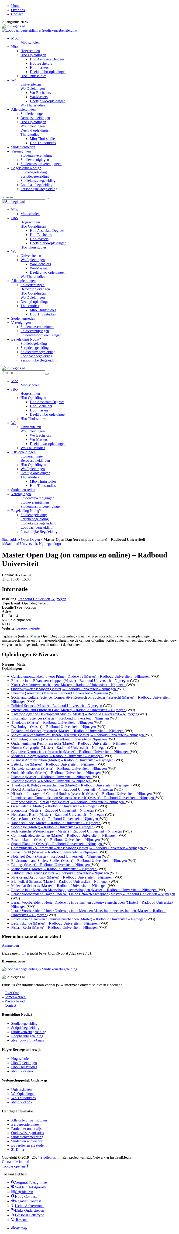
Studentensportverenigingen (41, 164)
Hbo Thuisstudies (33, 76)
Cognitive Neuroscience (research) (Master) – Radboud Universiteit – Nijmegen (70, 752)
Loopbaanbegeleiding (36, 185)
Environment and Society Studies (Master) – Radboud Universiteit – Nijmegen (69, 860)
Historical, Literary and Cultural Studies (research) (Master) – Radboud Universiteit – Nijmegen (82, 794)
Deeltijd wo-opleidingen (47, 101)
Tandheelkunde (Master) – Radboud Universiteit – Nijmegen (56, 823)
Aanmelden (10, 945)
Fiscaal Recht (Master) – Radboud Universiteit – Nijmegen (55, 852)
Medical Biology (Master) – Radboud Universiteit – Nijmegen (57, 756)
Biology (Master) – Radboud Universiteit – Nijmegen (51, 865)
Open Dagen (30, 539)
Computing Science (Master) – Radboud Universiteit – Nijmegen (59, 739)
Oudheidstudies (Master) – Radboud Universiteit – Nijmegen (56, 773)
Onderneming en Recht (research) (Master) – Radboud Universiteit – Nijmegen (69, 743)
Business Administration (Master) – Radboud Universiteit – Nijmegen (62, 760)
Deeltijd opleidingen (35, 130)
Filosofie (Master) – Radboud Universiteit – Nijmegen (51, 777)
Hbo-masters (39, 68)
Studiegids (9, 539)
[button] (16, 1166)
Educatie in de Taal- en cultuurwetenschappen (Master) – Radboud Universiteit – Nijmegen (78, 919)
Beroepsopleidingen (35, 118)
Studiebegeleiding (34, 172)
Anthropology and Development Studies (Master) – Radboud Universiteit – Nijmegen (74, 714)
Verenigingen (21, 151)
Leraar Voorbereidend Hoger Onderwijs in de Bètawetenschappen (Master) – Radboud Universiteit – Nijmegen (93, 894)
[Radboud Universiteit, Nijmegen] (31, 544)
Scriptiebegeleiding (35, 176)
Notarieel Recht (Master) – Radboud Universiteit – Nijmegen (56, 856)
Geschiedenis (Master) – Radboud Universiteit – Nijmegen (54, 806)
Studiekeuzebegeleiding (38, 180)
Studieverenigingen (35, 160)
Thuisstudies (30, 134)
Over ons (18, 10)
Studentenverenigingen (37, 155)
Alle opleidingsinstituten (29, 1120)
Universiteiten (31, 84)
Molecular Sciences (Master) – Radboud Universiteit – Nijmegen (59, 886)
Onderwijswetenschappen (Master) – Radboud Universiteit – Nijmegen (64, 689)
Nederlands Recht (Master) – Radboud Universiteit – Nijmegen (58, 814)
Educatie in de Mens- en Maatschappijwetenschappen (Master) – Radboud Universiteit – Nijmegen (84, 890)
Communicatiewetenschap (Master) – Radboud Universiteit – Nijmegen (64, 835)
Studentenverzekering (27, 1137)
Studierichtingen (33, 114)
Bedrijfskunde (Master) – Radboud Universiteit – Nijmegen (55, 923)
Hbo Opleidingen (33, 55)
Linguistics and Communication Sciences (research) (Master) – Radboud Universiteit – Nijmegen (83, 798)
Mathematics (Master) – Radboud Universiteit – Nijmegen (54, 869)
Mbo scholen (30, 42)
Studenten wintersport (27, 1141)
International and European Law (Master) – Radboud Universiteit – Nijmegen (68, 710)
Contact (17, 14)
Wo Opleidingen (33, 88)
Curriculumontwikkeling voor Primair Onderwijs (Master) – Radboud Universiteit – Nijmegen (81, 676)
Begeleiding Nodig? (26, 168)
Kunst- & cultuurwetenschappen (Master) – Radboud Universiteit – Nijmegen (68, 685)
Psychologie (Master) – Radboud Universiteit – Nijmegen (54, 727)
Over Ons (12, 993)
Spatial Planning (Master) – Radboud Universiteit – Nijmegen (57, 844)
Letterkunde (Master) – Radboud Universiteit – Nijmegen (53, 764)
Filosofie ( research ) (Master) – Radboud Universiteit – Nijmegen (60, 693)
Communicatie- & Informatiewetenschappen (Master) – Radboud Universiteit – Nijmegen (77, 848)
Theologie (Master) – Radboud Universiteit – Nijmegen (52, 722)
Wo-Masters (39, 97)
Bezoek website (28, 628)
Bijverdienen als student (28, 1145)
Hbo (14, 47)
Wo (13, 80)
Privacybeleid (15, 1001)
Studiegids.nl (49, 1157)
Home (15, 6)
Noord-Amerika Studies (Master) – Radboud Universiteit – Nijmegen (62, 789)
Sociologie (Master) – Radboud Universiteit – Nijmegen (52, 827)
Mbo (14, 38)
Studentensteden (23, 147)
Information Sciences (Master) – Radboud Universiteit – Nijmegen (60, 718)
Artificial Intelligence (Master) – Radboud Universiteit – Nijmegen (60, 873)
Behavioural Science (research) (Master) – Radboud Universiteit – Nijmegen (67, 731)
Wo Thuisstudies (33, 105)
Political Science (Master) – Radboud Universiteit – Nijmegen (57, 706)
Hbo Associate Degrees (47, 59)
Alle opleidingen (23, 109)
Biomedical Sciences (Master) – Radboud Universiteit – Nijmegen (60, 881)
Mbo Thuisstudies (43, 139)
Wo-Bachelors (40, 93)
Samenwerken (15, 997)
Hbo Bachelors (41, 63)
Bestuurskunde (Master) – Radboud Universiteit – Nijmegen (56, 840)
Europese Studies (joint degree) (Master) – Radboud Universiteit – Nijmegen (68, 802)
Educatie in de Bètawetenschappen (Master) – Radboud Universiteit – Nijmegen (70, 681)
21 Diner (17, 1149)
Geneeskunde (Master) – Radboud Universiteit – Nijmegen (55, 819)
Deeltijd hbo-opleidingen (48, 72)
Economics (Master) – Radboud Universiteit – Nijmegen (53, 810)
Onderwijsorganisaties (27, 1133)
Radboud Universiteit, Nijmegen (42, 599)
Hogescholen (30, 51)
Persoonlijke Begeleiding (39, 189)
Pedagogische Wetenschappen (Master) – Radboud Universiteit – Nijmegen (67, 831)
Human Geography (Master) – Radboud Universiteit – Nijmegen (59, 748)
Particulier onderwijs (26, 1129)
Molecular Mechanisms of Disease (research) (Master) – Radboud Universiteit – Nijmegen (78, 735)
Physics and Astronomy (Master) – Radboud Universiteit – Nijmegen (62, 877)
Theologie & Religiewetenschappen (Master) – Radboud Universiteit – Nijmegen (71, 785)
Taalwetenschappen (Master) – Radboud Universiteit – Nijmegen (59, 768)
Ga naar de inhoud (15, 1162)
